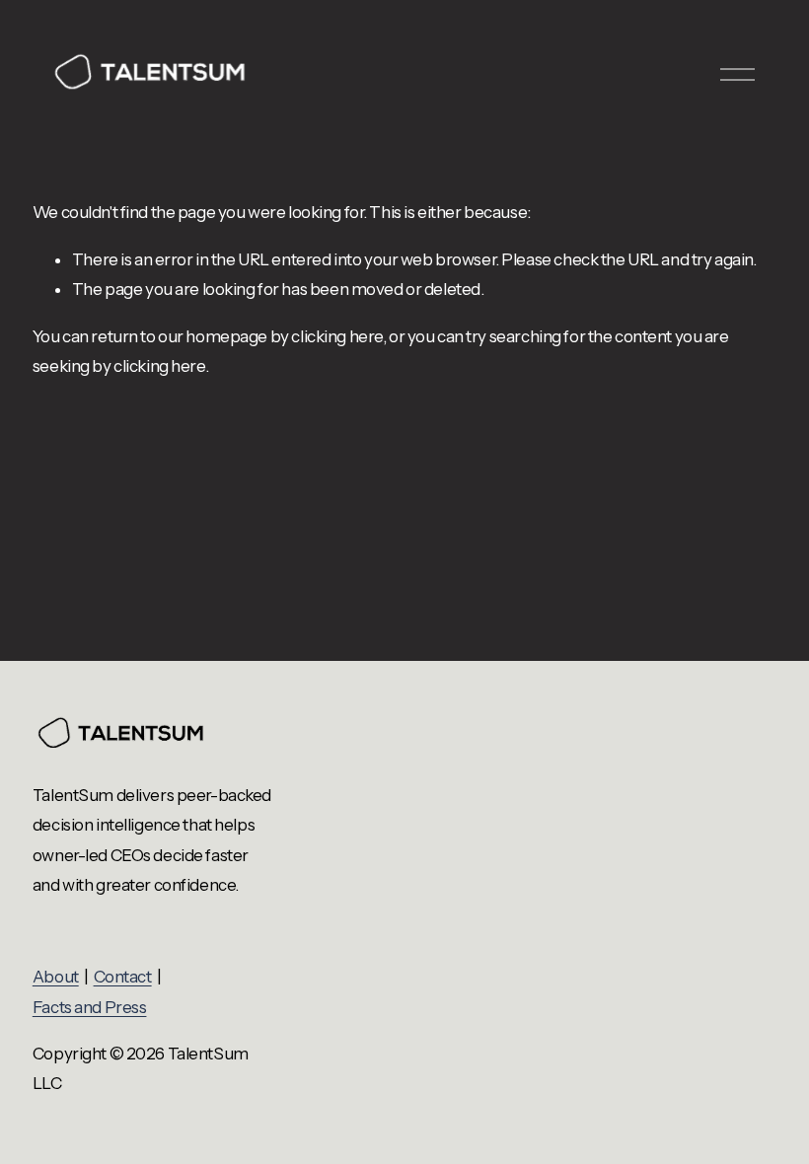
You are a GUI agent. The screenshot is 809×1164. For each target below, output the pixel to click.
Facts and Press (90, 1007)
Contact (123, 976)
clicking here (336, 336)
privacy (748, 976)
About (56, 976)
